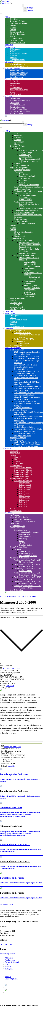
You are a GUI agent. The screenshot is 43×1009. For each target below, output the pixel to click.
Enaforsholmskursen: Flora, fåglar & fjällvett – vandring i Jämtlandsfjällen (30, 245)
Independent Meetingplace (20, 100)
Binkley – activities (26, 566)
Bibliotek (8, 79)
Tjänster (17, 461)
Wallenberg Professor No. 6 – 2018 (27, 581)
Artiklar (12, 92)
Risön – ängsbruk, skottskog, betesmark (32, 286)
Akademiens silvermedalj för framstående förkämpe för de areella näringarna (27, 403)
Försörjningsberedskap (22, 170)
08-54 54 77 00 (6, 944)
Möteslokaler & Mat (17, 43)
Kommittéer (18, 163)
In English (9, 96)
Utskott (17, 148)
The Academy (15, 98)
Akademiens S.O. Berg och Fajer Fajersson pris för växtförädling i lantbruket (26, 360)
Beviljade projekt (25, 200)
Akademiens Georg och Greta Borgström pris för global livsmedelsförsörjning (25, 367)
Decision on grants (26, 554)
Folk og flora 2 (24, 496)
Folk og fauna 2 (25, 487)
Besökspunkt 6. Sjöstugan (30, 291)
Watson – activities (26, 588)
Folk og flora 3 (24, 498)
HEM (2, 597)
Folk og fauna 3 (25, 489)
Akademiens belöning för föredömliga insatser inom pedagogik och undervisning (28, 418)
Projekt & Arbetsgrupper (19, 23)
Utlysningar (9, 62)
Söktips (30, 8)
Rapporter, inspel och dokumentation (27, 177)
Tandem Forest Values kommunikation (27, 196)
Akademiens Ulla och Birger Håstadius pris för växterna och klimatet (26, 378)
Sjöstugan (23, 543)
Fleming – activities (26, 562)
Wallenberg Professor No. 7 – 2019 (27, 586)
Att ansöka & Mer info (22, 333)
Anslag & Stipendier (17, 64)
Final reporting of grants (28, 556)
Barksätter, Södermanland (24, 255)
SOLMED (14, 55)
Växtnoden (18, 172)
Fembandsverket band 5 (23, 476)
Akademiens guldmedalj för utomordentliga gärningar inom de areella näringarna (27, 397)
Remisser (13, 25)
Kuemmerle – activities (27, 584)
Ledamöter (18, 138)
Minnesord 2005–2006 (27, 597)
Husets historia (19, 236)
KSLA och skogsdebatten (24, 213)
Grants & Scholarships (18, 109)
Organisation (19, 135)
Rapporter (13, 58)
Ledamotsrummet (16, 40)
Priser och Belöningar (13, 68)
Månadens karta (16, 94)
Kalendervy (11, 597)
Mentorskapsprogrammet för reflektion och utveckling (29, 160)
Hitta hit (17, 459)
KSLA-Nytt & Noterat (18, 53)
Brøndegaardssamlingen (19, 90)
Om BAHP (14, 81)
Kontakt (13, 30)
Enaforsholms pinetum (27, 253)
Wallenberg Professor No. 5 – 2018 (27, 577)
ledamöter (10, 686)
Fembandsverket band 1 (23, 468)
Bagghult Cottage (25, 545)
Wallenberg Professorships (20, 111)
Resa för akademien (21, 165)
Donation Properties (17, 107)
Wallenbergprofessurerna (19, 66)
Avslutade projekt (21, 221)
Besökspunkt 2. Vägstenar (30, 269)
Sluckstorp (23, 538)
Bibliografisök (15, 83)
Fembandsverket (16, 88)
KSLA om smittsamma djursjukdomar (28, 187)
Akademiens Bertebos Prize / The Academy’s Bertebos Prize (27, 372)
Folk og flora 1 (24, 493)
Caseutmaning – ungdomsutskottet (25, 156)
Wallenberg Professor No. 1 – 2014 (27, 560)
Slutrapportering (20, 341)
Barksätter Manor (20, 530)
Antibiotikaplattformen (22, 189)
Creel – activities (25, 579)
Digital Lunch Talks (17, 105)
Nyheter (13, 28)
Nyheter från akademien (23, 232)
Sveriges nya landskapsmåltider (26, 210)
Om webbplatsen (16, 38)
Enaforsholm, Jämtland (23, 240)
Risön (21, 541)
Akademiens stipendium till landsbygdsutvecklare (24, 434)
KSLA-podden (15, 49)
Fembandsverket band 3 (23, 472)
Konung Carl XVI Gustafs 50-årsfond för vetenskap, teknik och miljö (28, 445)
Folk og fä (23, 502)
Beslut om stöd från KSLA (24, 339)
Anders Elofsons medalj (23, 408)
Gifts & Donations (16, 113)
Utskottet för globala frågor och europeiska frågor (31, 151)
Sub (25, 8)
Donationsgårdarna (17, 32)
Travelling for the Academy (24, 521)
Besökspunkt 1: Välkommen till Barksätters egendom (32, 264)
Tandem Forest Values (22, 193)
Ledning (17, 140)
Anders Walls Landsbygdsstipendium (28, 442)
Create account (24, 551)
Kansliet (17, 234)
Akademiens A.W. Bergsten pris (26, 356)
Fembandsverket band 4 (23, 474)
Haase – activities (25, 571)
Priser (7, 964)
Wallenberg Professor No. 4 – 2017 (27, 573)
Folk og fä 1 (23, 504)
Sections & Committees (23, 519)
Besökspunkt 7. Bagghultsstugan (30, 295)
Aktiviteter (9, 45)
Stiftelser (13, 36)
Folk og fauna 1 (25, 485)
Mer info (13, 85)
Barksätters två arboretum (34, 278)
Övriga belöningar (16, 77)
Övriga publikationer (17, 60)
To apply (17, 549)
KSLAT (13, 51)
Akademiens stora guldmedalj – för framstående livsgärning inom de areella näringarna (27, 388)
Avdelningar (19, 142)
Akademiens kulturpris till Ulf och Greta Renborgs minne (27, 383)
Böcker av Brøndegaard (23, 481)
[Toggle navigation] (1, 13)
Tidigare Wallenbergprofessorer (31, 208)
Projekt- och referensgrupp (29, 185)
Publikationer (10, 47)
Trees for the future (26, 536)
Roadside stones (25, 534)
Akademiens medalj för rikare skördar (28, 393)
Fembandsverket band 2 (23, 470)
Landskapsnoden (20, 219)
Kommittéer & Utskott (18, 21)
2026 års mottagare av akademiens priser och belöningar (27, 353)
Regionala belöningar (18, 75)
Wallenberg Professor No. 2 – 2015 (27, 564)
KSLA (7, 17)
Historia (17, 144)
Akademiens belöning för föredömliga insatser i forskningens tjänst (28, 430)
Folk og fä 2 (23, 506)
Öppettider (18, 457)
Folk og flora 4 (24, 500)
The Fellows (14, 103)
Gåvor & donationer (17, 34)
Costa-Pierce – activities (28, 575)
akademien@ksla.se (7, 954)
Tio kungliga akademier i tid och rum (28, 191)
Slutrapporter (24, 343)
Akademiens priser (17, 70)
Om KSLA (14, 19)
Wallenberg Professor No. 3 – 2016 (27, 569)
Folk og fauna (24, 483)
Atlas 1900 (18, 463)
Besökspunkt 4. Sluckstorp (30, 282)
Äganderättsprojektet (27, 223)
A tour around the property (29, 532)
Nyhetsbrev (23, 174)
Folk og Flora (24, 491)
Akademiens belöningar (18, 73)
